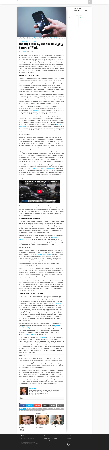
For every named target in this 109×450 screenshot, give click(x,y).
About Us (69, 436)
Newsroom (70, 438)
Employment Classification (50, 408)
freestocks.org (37, 37)
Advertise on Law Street (50, 438)
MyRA (20, 346)
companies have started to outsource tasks (40, 254)
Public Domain (53, 37)
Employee (42, 408)
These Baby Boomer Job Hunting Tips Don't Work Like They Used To (56, 426)
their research (36, 110)
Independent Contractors (30, 410)
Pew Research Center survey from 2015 (42, 168)
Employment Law (60, 408)
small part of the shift (51, 147)
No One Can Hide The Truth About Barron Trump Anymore (26, 426)
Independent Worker (41, 410)
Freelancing (22, 410)
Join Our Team (48, 441)
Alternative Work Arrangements (32, 408)
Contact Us (47, 436)
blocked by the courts (30, 334)
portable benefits (41, 337)
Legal (68, 441)
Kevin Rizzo (23, 51)
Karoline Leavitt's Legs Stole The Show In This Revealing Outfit (41, 426)
